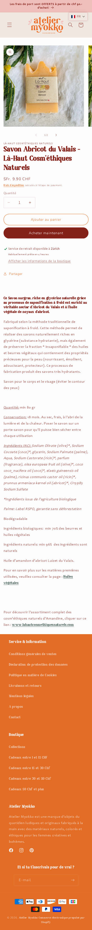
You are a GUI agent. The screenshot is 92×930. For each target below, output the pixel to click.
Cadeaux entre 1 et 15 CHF (28, 757)
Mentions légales (21, 696)
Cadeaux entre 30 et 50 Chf (30, 779)
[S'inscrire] (73, 880)
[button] (9, 25)
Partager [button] (16, 274)
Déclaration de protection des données (38, 665)
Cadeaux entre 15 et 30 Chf (29, 768)
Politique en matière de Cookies (33, 675)
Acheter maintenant (46, 233)
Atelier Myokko (28, 918)
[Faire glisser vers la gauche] (36, 135)
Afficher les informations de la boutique (39, 261)
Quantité (10, 193)
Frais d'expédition (14, 185)
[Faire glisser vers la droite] (56, 135)
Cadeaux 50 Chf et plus (26, 789)
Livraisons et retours (25, 686)
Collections (17, 747)
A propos (16, 707)
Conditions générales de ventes (32, 654)
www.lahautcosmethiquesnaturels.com (43, 625)
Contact (15, 717)
